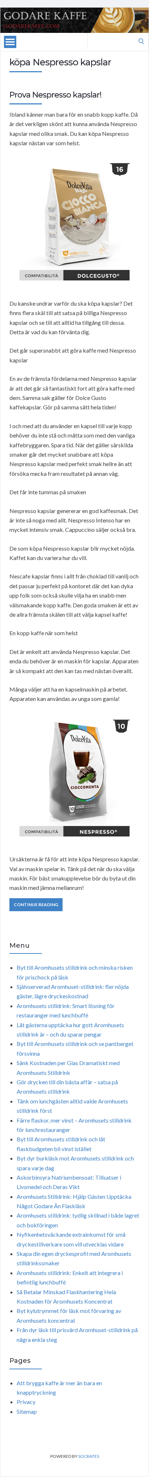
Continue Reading (36, 904)
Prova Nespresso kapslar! (55, 95)
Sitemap (27, 1411)
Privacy (26, 1401)
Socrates (88, 1456)
